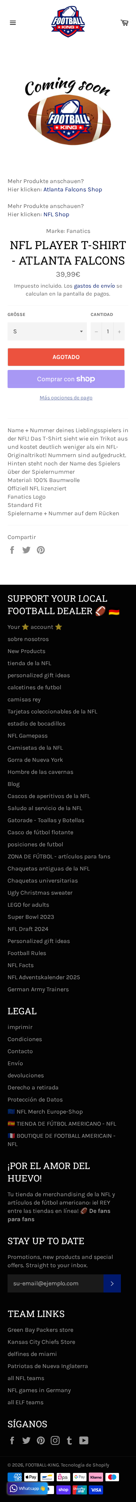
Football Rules (27, 953)
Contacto (20, 1051)
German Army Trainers (38, 989)
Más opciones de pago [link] (66, 397)
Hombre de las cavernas (40, 771)
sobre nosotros (28, 638)
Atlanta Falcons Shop (72, 189)
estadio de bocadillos (36, 723)
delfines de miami (32, 1353)
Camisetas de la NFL (35, 747)
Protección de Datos (35, 1099)
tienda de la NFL (29, 663)
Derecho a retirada (33, 1087)
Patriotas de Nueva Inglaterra (48, 1366)
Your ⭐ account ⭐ (35, 626)
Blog (14, 783)
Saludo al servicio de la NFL (45, 808)
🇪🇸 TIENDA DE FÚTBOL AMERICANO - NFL (62, 1123)
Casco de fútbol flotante (40, 832)
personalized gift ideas (39, 675)
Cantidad (102, 314)
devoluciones (26, 1075)
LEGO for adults (28, 904)
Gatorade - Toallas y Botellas (46, 820)
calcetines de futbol (34, 687)
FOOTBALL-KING (42, 1465)
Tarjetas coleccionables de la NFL (52, 711)
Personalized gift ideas (39, 940)
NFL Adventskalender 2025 (44, 977)
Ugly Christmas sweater (40, 892)
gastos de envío (94, 285)
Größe (16, 314)
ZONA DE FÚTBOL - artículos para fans (59, 856)
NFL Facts (21, 965)
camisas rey (24, 699)
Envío (15, 1063)
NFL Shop (56, 214)
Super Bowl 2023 (31, 916)
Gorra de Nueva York (35, 759)
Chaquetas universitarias (43, 880)
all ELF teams (25, 1402)
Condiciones (25, 1039)
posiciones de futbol (35, 844)
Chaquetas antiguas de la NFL (49, 868)
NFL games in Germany (39, 1390)
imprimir (20, 1027)
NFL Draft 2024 (28, 928)
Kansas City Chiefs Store (41, 1341)
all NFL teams (26, 1378)
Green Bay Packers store (40, 1329)
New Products (26, 651)
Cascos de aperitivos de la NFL (49, 796)
